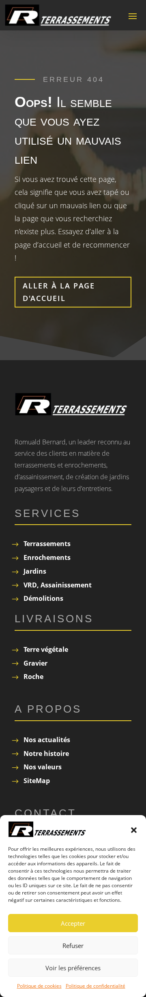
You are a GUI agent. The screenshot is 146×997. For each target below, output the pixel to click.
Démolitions (43, 598)
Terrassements (47, 543)
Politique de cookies (39, 985)
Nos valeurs (43, 766)
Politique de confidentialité (95, 985)
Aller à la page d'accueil (59, 292)
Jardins (35, 571)
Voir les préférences (73, 968)
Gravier (35, 663)
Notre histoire (46, 753)
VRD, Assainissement (58, 585)
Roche (33, 676)
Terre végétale (46, 649)
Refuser (73, 945)
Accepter (73, 923)
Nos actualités (47, 739)
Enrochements (47, 557)
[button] (134, 829)
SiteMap (37, 780)
